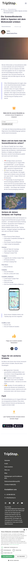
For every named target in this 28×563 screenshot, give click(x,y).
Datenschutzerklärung (15, 129)
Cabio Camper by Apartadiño (11, 244)
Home (4, 9)
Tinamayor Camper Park (10, 253)
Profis (6, 463)
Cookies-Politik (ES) (10, 484)
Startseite (7, 460)
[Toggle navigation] (26, 3)
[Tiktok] (17, 503)
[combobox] (24, 530)
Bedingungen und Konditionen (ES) (13, 477)
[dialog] (14, 545)
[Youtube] (21, 503)
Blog (5, 473)
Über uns (7, 470)
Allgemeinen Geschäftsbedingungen (11, 131)
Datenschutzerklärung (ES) (12, 481)
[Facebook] (16, 348)
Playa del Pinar (8, 280)
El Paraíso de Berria (9, 259)
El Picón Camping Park (10, 261)
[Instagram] (11, 348)
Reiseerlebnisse (12, 9)
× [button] (26, 529)
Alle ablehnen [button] (21, 556)
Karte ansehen (8, 466)
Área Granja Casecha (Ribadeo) (12, 242)
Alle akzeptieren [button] (7, 556)
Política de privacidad (14, 544)
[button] (14, 560)
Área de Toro (7, 324)
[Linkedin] (13, 503)
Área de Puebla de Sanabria (11, 326)
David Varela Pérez (12, 33)
